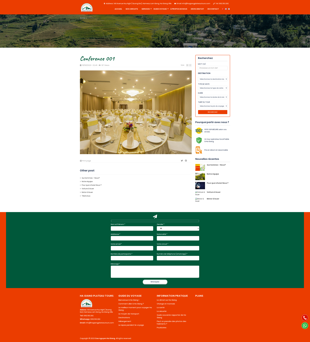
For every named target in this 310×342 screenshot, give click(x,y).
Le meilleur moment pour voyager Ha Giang (135, 308)
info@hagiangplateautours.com (196, 3)
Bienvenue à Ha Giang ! (128, 300)
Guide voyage (160, 9)
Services (146, 9)
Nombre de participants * (121, 254)
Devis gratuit (197, 9)
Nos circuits (132, 9)
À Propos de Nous (178, 9)
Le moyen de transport (128, 313)
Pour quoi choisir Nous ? (91, 185)
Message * (115, 264)
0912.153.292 (224, 3)
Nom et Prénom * (118, 224)
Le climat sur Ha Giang (167, 300)
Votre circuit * (162, 244)
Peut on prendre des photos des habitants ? (171, 322)
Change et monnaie (166, 303)
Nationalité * (162, 234)
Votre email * (116, 244)
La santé (160, 307)
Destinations (124, 317)
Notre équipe (87, 181)
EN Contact (213, 9)
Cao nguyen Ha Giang (105, 338)
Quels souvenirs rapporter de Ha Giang (171, 316)
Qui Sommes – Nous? (91, 178)
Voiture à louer (88, 189)
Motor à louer (87, 192)
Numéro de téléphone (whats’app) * (172, 254)
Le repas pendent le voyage (131, 325)
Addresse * (115, 234)
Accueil (118, 9)
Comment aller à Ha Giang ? (131, 303)
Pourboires (161, 327)
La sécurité (161, 311)
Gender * (160, 224)
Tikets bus (86, 196)
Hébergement (124, 321)
